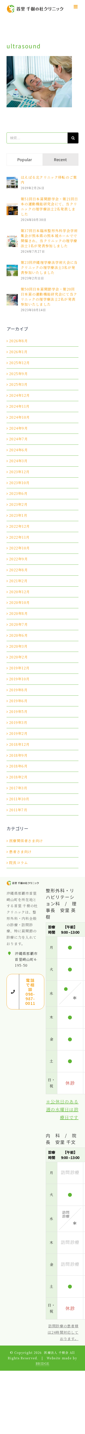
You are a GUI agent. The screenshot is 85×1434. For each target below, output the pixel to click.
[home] (23, 883)
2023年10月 (19, 482)
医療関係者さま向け (26, 840)
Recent (60, 159)
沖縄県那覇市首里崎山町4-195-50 (26, 959)
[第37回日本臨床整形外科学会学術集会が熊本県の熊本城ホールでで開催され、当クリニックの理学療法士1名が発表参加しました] (12, 238)
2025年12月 (19, 362)
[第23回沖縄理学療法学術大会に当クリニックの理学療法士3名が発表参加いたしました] (12, 267)
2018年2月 (18, 777)
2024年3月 (18, 460)
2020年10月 (19, 602)
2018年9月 (18, 755)
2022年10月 (19, 547)
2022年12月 (19, 526)
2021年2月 (18, 580)
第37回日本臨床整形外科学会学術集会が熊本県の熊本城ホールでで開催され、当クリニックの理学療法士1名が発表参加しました (49, 238)
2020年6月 (18, 635)
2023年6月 (18, 493)
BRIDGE (42, 1363)
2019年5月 (18, 711)
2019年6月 (18, 700)
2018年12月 (19, 744)
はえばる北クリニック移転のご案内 (49, 180)
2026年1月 (18, 351)
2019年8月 (18, 689)
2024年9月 (18, 428)
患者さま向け (20, 851)
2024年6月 (18, 449)
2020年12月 (19, 591)
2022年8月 (18, 569)
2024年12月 (19, 395)
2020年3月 (18, 646)
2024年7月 (18, 438)
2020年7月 (18, 624)
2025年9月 (18, 373)
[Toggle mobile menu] (76, 6)
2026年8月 (18, 340)
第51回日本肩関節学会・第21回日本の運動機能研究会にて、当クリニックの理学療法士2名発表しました (49, 206)
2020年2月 (18, 657)
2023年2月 (18, 504)
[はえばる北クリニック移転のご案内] (12, 179)
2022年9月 (18, 558)
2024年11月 (19, 406)
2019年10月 (19, 678)
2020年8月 (18, 613)
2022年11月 (19, 537)
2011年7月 (18, 809)
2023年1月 (18, 515)
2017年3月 (18, 787)
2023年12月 (19, 471)
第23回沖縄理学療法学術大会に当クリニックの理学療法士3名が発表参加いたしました (49, 267)
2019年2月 (18, 733)
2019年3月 (18, 722)
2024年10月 (19, 417)
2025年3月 (18, 384)
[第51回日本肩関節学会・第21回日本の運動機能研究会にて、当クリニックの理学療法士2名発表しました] (12, 206)
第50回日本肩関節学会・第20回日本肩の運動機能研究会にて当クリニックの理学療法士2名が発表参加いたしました (49, 297)
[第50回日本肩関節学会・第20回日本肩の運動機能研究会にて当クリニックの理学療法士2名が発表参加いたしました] (12, 297)
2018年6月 (18, 766)
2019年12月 (19, 667)
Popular (24, 159)
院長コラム (18, 862)
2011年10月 (19, 798)
